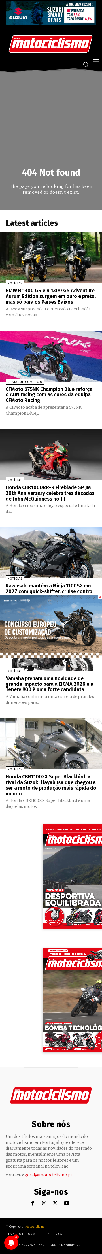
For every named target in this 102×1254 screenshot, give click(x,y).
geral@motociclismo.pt (48, 1175)
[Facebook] (32, 1203)
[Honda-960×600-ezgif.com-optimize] (51, 656)
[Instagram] (44, 1203)
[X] (55, 1203)
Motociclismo (35, 1227)
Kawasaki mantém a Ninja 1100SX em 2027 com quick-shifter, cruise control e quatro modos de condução (50, 591)
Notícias (15, 283)
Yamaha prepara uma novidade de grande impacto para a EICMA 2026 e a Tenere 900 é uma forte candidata (49, 684)
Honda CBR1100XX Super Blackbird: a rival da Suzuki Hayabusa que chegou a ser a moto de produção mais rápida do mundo (51, 785)
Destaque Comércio (25, 382)
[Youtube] (66, 1203)
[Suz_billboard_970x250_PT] (51, 23)
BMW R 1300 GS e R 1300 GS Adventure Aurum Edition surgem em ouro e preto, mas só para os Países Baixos (51, 296)
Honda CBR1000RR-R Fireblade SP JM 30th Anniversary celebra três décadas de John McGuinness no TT (50, 493)
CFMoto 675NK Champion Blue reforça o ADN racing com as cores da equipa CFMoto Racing (49, 395)
